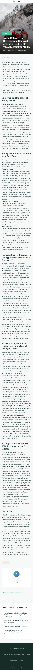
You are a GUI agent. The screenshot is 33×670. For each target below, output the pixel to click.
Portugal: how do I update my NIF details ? (16, 626)
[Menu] (19, 1)
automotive (7, 33)
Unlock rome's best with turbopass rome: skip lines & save (16, 621)
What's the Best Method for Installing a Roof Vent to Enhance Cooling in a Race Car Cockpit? (15, 615)
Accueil (4, 57)
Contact (21, 660)
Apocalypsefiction (16, 648)
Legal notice (13, 660)
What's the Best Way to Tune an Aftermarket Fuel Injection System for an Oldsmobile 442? (16, 632)
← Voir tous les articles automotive (12, 593)
